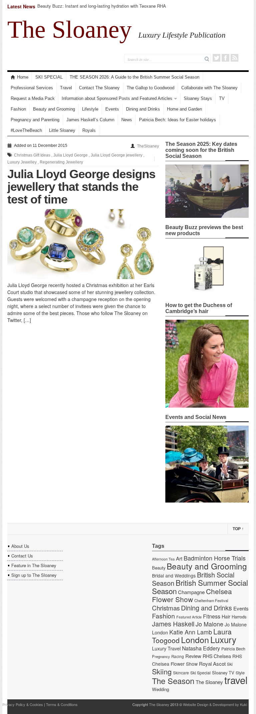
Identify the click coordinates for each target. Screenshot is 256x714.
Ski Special (200, 673)
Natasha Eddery (201, 648)
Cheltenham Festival (211, 600)
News (126, 119)
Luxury (223, 639)
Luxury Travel (166, 648)
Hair (226, 616)
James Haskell (173, 623)
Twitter (216, 58)
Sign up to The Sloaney (34, 575)
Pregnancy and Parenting (35, 119)
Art (179, 558)
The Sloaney (69, 29)
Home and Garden (184, 109)
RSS (234, 58)
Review (193, 655)
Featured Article (189, 616)
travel (236, 680)
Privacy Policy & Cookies (22, 704)
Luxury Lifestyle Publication (182, 35)
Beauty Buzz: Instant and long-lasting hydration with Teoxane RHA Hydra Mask (101, 9)
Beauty (158, 567)
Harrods (239, 616)
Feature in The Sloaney (33, 565)
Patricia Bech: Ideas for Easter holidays (177, 119)
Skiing (162, 671)
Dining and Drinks (143, 109)
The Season (173, 680)
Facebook (225, 58)
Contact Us (22, 555)
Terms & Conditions (62, 704)
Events (112, 109)
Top (238, 529)
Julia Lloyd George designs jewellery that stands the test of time (81, 186)
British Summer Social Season (200, 586)
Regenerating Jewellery (61, 162)
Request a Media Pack (33, 98)
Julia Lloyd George (70, 155)
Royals (89, 130)
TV (222, 98)
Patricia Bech (233, 649)
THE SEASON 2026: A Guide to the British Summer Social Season (134, 77)
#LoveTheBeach (26, 130)
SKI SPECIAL (49, 77)
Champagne (191, 591)
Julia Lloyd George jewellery (116, 155)
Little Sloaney (62, 130)
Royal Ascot (212, 663)
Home (22, 77)
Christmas (166, 607)
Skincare (181, 672)
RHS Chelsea (217, 656)
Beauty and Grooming (54, 109)
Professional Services (32, 87)
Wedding (160, 689)
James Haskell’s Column (90, 119)
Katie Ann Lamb (190, 632)
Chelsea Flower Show (192, 595)
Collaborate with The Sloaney (209, 87)
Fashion (18, 109)
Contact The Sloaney (99, 87)
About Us (20, 546)
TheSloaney (148, 146)
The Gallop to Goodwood (150, 87)
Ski (230, 664)
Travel (66, 87)
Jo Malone (209, 624)
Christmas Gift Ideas (32, 155)
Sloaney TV (223, 672)
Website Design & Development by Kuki (215, 704)
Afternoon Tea (163, 558)
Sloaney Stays (198, 98)
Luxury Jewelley (22, 162)
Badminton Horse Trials (215, 558)
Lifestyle (90, 109)
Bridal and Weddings (174, 575)
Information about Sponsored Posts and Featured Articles (117, 98)
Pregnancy (161, 656)
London (195, 639)
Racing (177, 656)
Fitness (211, 616)
